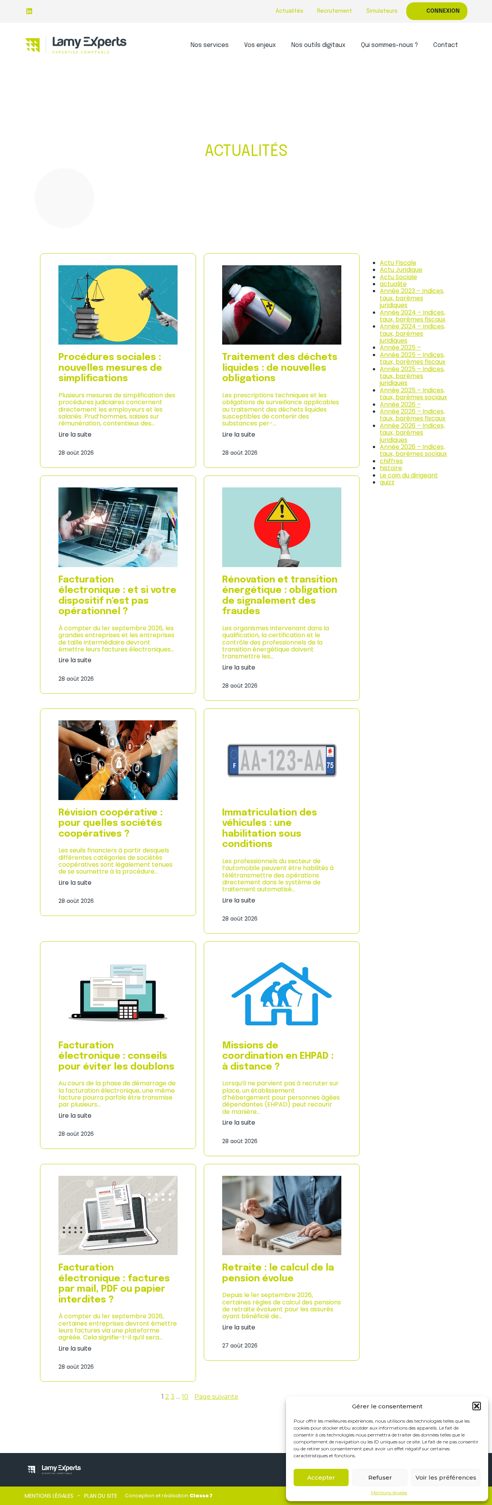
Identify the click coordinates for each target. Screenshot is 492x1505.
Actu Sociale (398, 277)
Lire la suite (74, 434)
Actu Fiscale (398, 262)
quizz (387, 482)
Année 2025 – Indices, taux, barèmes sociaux (413, 394)
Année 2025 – (400, 347)
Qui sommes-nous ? (389, 45)
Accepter (321, 1477)
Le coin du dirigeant (409, 475)
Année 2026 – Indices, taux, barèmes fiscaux (412, 415)
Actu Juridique (401, 269)
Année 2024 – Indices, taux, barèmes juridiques (412, 333)
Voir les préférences (446, 1477)
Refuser (380, 1477)
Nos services (210, 45)
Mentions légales (389, 1492)
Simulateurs (381, 11)
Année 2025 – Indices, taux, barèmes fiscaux (412, 358)
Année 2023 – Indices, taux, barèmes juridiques (412, 298)
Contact (445, 45)
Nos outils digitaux (318, 45)
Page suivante (216, 1396)
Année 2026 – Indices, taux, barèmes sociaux (413, 450)
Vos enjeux (260, 45)
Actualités (289, 11)
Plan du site (100, 1496)
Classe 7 (201, 1495)
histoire (391, 468)
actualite (393, 284)
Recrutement (334, 11)
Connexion (443, 11)
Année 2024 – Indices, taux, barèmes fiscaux (412, 316)
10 (185, 1396)
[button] (476, 1406)
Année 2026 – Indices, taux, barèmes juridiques (412, 432)
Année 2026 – (400, 404)
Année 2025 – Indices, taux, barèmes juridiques (412, 376)
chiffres (391, 461)
